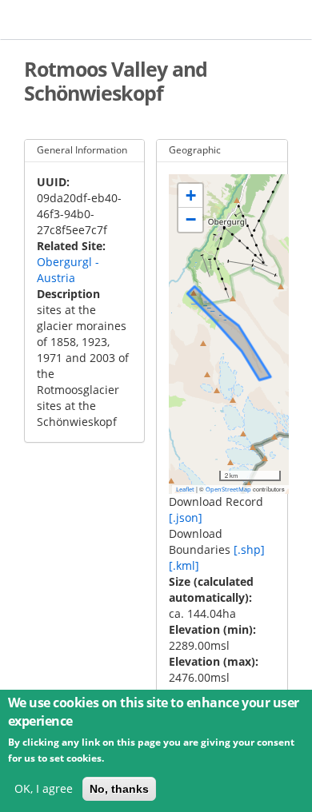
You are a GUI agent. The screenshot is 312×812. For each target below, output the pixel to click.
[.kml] (184, 565)
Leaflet (185, 489)
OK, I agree (43, 788)
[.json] (185, 517)
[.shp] (249, 549)
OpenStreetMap (228, 489)
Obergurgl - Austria (68, 269)
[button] (190, 196)
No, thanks (119, 788)
